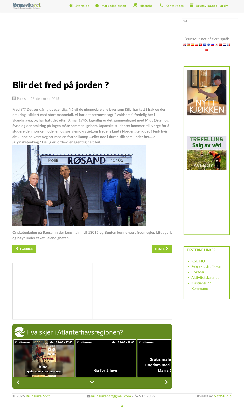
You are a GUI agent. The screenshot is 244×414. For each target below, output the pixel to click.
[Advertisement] (92, 44)
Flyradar (197, 272)
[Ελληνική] (204, 44)
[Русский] (212, 44)
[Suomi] (208, 44)
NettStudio (223, 396)
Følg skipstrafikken (206, 267)
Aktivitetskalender (206, 278)
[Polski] (196, 44)
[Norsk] (206, 50)
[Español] (192, 44)
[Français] (228, 44)
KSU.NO (198, 261)
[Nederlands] (224, 44)
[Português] (200, 44)
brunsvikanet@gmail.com (111, 396)
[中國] (220, 44)
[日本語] (216, 44)
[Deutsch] (188, 44)
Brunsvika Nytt (38, 396)
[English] (184, 44)
